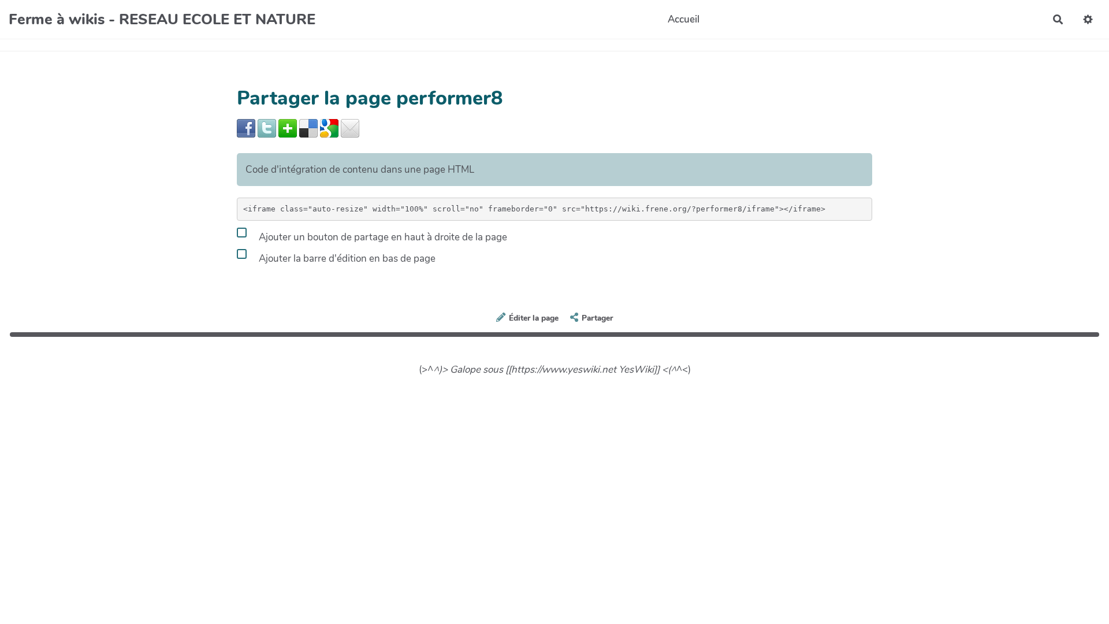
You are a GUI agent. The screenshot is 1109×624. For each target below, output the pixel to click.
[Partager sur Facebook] (246, 127)
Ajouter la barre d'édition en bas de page (346, 258)
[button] (1087, 19)
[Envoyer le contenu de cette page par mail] (350, 127)
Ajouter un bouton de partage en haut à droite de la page (381, 237)
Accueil (683, 19)
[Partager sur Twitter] (267, 127)
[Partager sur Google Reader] (329, 127)
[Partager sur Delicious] (308, 127)
